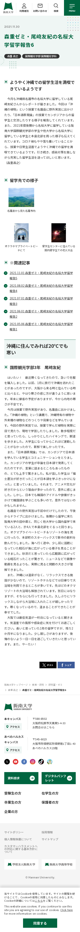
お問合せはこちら (43, 727)
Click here (66, 910)
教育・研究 (38, 684)
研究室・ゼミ (55, 684)
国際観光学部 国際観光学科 (41, 56)
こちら (39, 900)
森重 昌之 (12, 56)
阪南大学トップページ (16, 684)
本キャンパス (12, 719)
